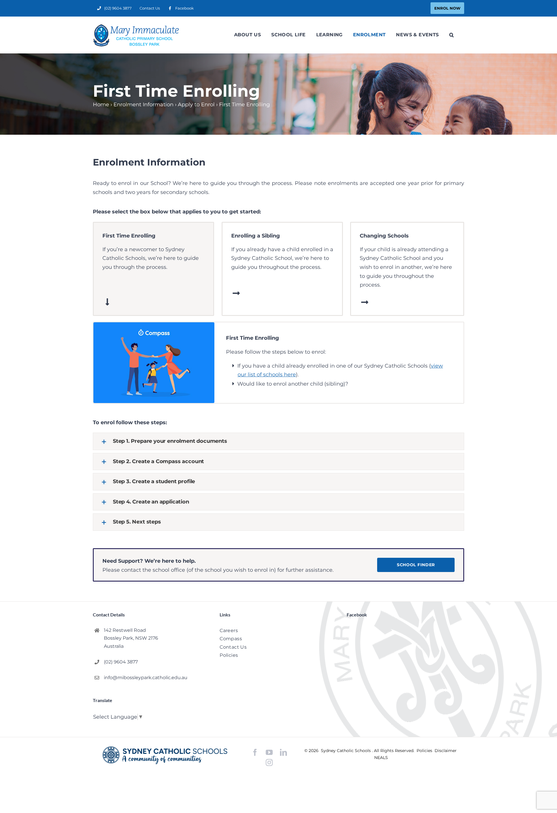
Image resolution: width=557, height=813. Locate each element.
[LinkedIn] (283, 752)
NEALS (381, 757)
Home (101, 104)
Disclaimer (446, 750)
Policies (425, 750)
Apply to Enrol (196, 104)
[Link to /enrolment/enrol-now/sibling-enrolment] (236, 293)
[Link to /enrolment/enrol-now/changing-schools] (365, 302)
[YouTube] (269, 752)
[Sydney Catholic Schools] (165, 755)
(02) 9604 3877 (121, 662)
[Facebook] (255, 752)
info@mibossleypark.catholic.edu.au (145, 677)
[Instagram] (269, 762)
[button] (451, 35)
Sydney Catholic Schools (346, 750)
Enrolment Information (143, 104)
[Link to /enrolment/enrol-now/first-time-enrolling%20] (107, 302)
